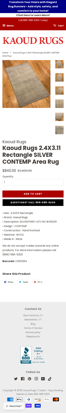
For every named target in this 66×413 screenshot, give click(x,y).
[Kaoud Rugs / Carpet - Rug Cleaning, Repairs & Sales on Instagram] (36, 379)
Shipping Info (33, 336)
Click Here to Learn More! (33, 15)
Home (5, 52)
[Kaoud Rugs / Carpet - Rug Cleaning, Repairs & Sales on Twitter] (16, 379)
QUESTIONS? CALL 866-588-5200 (32, 202)
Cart (61, 25)
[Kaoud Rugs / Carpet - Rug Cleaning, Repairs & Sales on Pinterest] (29, 379)
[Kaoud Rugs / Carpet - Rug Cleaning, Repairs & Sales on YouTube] (43, 379)
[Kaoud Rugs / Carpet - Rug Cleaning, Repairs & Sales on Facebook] (23, 379)
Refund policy (33, 332)
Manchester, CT (33, 319)
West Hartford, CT (33, 315)
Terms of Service (33, 328)
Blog (33, 323)
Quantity (7, 176)
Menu (10, 25)
